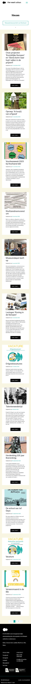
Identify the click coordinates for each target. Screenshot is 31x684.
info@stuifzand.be (21, 659)
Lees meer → (15, 85)
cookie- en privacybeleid (24, 680)
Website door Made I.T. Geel (8, 682)
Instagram (5, 658)
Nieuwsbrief (6, 663)
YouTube (5, 665)
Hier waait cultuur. (14, 2)
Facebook (5, 655)
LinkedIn (5, 660)
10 (18, 621)
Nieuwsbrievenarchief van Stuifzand (15, 23)
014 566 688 (20, 661)
